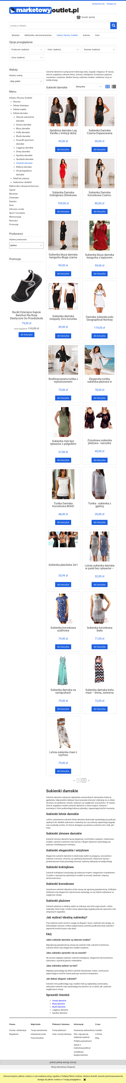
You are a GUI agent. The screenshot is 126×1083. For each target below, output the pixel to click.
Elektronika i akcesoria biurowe (24, 186)
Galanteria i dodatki (22, 182)
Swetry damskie (23, 124)
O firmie (98, 1034)
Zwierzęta (14, 197)
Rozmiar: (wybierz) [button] (92, 49)
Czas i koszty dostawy (61, 1034)
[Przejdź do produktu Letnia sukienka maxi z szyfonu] (63, 733)
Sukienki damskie (24, 163)
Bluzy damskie (23, 128)
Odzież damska (20, 113)
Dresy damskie (23, 151)
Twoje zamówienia (39, 1030)
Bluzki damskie (23, 136)
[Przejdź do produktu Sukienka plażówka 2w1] (63, 546)
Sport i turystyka (17, 213)
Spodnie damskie (24, 155)
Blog (97, 1038)
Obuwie (16, 101)
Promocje (13, 224)
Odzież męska (19, 109)
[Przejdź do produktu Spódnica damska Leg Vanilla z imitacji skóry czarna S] (63, 111)
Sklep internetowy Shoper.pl (63, 1067)
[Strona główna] (44, 10)
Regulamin (13, 1034)
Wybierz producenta (17, 240)
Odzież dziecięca (21, 105)
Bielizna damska (24, 167)
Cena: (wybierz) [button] (18, 57)
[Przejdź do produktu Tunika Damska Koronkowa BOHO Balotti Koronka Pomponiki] (63, 484)
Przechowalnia (37, 1038)
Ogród (12, 190)
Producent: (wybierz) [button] (20, 49)
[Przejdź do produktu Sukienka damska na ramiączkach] (63, 671)
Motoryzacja (15, 216)
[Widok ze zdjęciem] (107, 86)
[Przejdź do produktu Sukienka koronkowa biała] (99, 609)
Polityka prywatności (83, 1041)
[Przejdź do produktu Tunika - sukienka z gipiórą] (99, 484)
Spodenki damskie (24, 159)
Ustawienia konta (38, 1034)
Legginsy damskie (24, 147)
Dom (11, 205)
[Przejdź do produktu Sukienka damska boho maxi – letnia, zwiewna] (99, 671)
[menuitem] (15, 35)
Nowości (13, 220)
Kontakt (98, 1030)
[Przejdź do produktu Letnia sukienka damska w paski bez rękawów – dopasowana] (99, 546)
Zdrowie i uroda (16, 209)
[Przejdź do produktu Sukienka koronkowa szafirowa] (63, 609)
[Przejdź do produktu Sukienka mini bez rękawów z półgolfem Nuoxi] (63, 422)
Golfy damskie (23, 132)
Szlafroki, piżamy (21, 178)
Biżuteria (13, 193)
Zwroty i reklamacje (17, 1030)
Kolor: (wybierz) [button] (54, 49)
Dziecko (13, 201)
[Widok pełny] (114, 86)
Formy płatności (59, 1030)
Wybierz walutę (15, 75)
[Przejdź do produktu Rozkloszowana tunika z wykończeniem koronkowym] (63, 360)
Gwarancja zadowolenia (84, 1030)
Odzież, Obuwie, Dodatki (20, 98)
